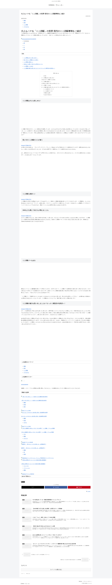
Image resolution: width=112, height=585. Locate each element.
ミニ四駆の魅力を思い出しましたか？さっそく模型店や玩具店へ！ (39, 68)
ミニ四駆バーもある (28, 66)
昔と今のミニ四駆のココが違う (31, 60)
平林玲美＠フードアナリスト (47, 458)
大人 (25, 434)
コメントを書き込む (56, 569)
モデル (25, 422)
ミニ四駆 (26, 24)
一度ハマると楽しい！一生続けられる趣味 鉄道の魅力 (34, 400)
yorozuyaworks (32, 39)
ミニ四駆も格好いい (28, 62)
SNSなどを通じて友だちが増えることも (33, 64)
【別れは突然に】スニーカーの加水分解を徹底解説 (33, 463)
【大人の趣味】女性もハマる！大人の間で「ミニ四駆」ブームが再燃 (37, 432)
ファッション (27, 468)
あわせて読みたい (48, 94)
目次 (54, 73)
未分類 (23, 481)
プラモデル (26, 26)
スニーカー (26, 466)
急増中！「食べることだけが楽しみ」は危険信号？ (33, 448)
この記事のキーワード (49, 89)
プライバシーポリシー (87, 581)
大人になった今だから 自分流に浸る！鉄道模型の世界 (34, 416)
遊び (25, 22)
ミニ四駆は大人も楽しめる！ (31, 57)
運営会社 (80, 581)
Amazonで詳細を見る (26, 145)
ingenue (32, 473)
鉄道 (25, 404)
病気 (25, 454)
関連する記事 (47, 92)
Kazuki (31, 442)
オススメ (26, 438)
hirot (30, 410)
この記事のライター (49, 91)
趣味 (25, 20)
